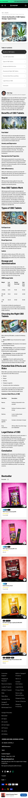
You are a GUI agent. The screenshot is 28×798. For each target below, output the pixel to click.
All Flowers (4, 728)
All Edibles (4, 734)
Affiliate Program (6, 690)
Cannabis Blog (5, 699)
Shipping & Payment (4, 680)
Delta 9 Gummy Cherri (8, 585)
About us (18, 678)
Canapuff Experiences (5, 703)
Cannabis (6, 12)
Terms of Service (21, 701)
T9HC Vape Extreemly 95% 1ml (10, 548)
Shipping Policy (20, 698)
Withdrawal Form (6, 707)
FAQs (2, 693)
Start (3, 12)
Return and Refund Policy (20, 694)
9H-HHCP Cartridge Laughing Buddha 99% (12, 622)
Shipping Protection (19, 705)
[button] (5, 513)
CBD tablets (4, 97)
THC (6, 245)
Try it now (23, 795)
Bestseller (4, 715)
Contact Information (19, 683)
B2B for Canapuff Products (21, 674)
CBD (8, 99)
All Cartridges (5, 725)
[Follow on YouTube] (8, 772)
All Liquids (4, 722)
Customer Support (4, 674)
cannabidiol (4, 99)
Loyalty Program (6, 687)
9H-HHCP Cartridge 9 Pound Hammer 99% (12, 659)
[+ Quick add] (24, 506)
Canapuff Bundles (6, 712)
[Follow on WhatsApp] (13, 772)
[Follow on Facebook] (2, 772)
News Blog (4, 696)
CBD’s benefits (4, 257)
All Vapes (4, 719)
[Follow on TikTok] (10, 772)
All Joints (4, 731)
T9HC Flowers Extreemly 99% (9, 511)
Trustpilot (3, 775)
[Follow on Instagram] (5, 772)
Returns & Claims (6, 684)
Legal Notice (19, 687)
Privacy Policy (20, 690)
